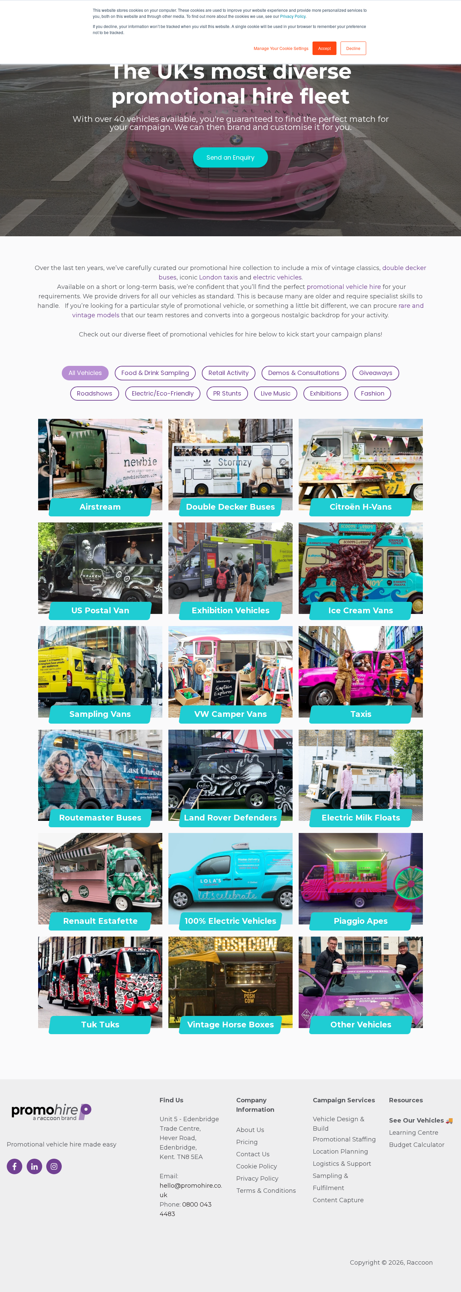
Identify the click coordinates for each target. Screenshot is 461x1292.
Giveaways (375, 373)
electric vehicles (277, 277)
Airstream (100, 507)
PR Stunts (227, 393)
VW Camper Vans (230, 714)
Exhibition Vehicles (231, 610)
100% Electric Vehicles (230, 921)
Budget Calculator (416, 1145)
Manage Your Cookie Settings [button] (281, 48)
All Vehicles (85, 373)
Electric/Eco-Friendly (163, 393)
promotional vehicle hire (344, 287)
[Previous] (49, 464)
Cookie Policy (256, 1166)
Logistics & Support (342, 1163)
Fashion (372, 393)
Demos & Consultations (304, 373)
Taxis (361, 714)
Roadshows (94, 393)
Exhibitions (326, 393)
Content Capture (338, 1200)
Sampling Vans (100, 714)
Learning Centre (413, 1132)
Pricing (247, 1142)
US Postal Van (100, 610)
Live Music (276, 393)
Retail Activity (229, 373)
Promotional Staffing (344, 1139)
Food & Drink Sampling (155, 373)
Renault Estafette (100, 921)
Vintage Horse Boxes (230, 1024)
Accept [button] (324, 48)
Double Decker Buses (230, 507)
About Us (250, 1130)
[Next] (151, 464)
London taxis (219, 277)
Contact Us (253, 1154)
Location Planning (340, 1151)
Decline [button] (353, 48)
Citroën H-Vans (361, 507)
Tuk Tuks (100, 1024)
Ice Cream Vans (360, 610)
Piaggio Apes (361, 921)
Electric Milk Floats (361, 818)
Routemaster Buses (100, 818)
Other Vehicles (360, 1024)
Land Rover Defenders (230, 818)
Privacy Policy (292, 16)
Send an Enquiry (230, 157)
